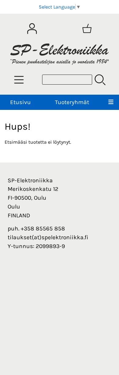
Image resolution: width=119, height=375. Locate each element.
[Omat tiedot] (32, 28)
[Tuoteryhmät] (18, 79)
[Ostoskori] (86, 28)
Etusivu (20, 102)
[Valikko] (111, 102)
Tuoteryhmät (72, 102)
